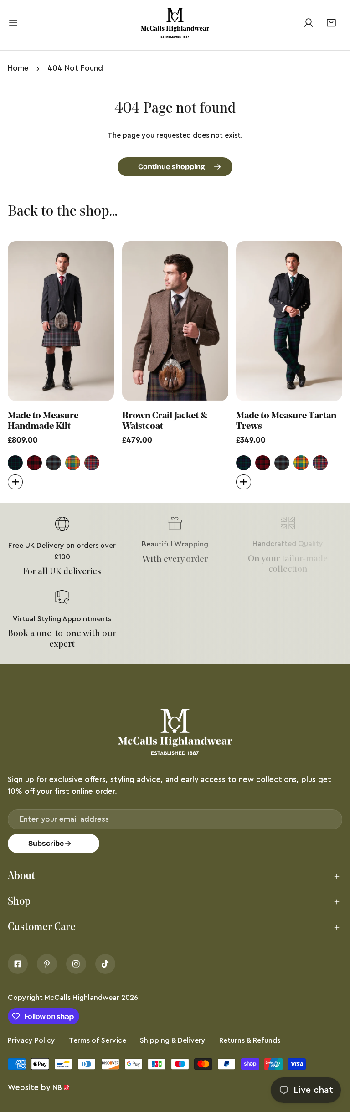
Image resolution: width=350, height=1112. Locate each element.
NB (57, 1087)
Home (18, 68)
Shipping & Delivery (173, 1040)
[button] (331, 22)
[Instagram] (76, 964)
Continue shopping (171, 166)
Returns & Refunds (249, 1040)
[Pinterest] (47, 964)
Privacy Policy (31, 1040)
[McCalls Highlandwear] (175, 23)
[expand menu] (13, 22)
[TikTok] (105, 964)
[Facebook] (18, 964)
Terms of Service (97, 1040)
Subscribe (46, 843)
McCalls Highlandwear (82, 997)
